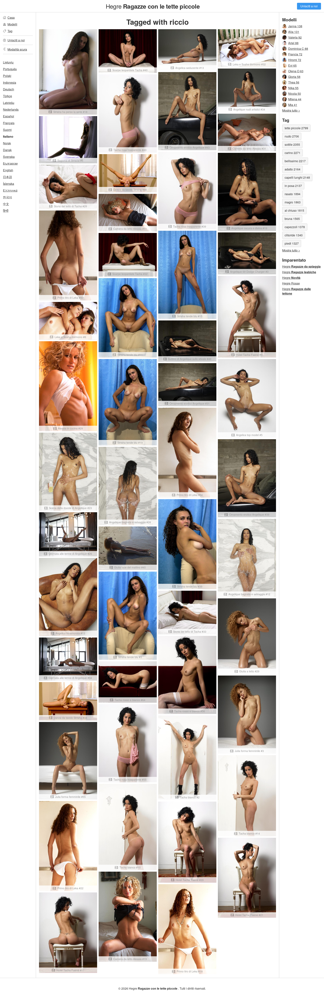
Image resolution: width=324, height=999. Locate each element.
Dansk (7, 150)
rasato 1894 (292, 194)
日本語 (7, 177)
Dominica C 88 (298, 48)
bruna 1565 (292, 219)
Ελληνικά (10, 190)
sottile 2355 (292, 144)
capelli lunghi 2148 (297, 177)
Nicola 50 (294, 93)
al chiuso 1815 (294, 210)
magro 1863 (293, 202)
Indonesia (9, 82)
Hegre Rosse (291, 283)
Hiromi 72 (294, 60)
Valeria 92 (295, 37)
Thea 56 (293, 82)
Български (10, 163)
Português (10, 69)
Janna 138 (295, 26)
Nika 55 (293, 88)
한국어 (7, 197)
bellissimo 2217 (295, 161)
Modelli (12, 24)
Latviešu (8, 103)
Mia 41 (292, 105)
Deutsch (8, 89)
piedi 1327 (292, 243)
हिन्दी (5, 210)
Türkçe (7, 96)
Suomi (7, 130)
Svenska (9, 157)
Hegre (153, 6)
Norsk (7, 143)
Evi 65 (292, 65)
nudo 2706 (292, 136)
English (8, 170)
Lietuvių (8, 62)
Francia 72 (295, 54)
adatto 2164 (292, 169)
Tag (10, 31)
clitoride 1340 (294, 235)
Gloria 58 (294, 77)
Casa (11, 17)
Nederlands (11, 109)
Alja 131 (293, 32)
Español (8, 116)
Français (8, 123)
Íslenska (8, 183)
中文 (6, 204)
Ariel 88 (293, 43)
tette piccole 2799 (296, 128)
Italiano (8, 136)
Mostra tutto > (291, 110)
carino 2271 (292, 153)
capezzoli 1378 (295, 227)
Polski (7, 76)
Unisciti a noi (309, 6)
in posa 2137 (293, 186)
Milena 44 (294, 99)
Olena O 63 (295, 71)
